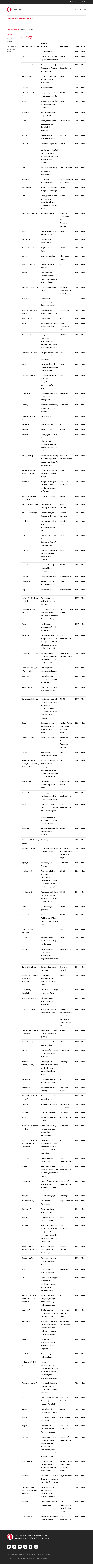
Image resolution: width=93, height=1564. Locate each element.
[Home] (14, 9)
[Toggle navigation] (85, 9)
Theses (10, 41)
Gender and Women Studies (20, 18)
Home (22, 29)
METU (71, 2)
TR (74, 9)
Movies (9, 38)
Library (9, 35)
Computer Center (80, 2)
